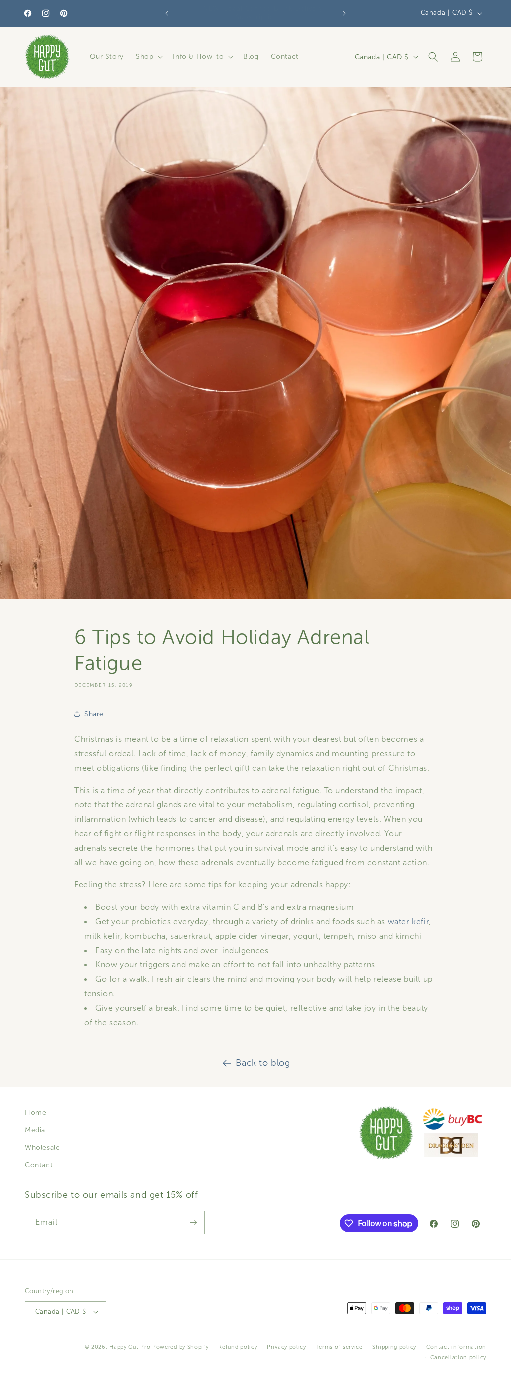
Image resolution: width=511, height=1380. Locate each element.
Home (35, 1112)
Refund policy (237, 1347)
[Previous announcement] (167, 13)
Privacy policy (286, 1347)
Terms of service (339, 1347)
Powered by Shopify (180, 1347)
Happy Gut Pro (129, 1347)
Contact (39, 1165)
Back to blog (263, 1063)
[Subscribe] (193, 1222)
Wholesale (42, 1147)
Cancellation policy (458, 1357)
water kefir (408, 921)
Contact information (456, 1347)
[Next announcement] (344, 13)
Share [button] (94, 714)
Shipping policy (394, 1347)
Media (35, 1130)
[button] (148, 56)
